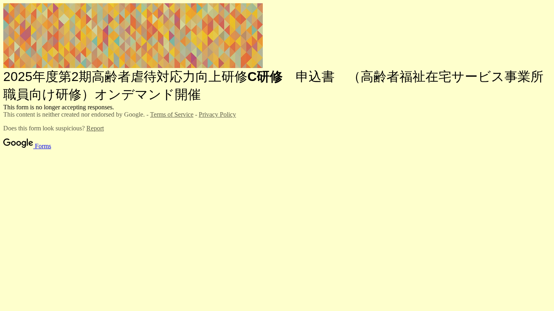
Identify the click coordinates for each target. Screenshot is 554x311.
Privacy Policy (217, 114)
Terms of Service (171, 114)
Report (95, 128)
